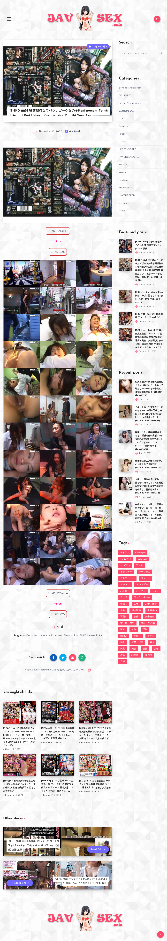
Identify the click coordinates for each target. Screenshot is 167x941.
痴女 (122, 642)
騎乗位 (135, 655)
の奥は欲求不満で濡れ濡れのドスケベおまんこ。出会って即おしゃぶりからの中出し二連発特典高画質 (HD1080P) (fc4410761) (149, 388)
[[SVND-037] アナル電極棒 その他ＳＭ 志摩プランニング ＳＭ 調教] (125, 246)
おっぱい (125, 565)
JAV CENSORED (127, 149)
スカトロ (125, 584)
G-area (123, 141)
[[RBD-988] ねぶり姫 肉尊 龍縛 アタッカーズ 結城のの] (125, 318)
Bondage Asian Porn (130, 87)
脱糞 (145, 649)
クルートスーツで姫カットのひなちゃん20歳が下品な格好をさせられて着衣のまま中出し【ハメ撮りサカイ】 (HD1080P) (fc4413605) (149, 414)
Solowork (142, 559)
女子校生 (149, 617)
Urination (124, 203)
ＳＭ (122, 661)
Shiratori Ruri (71, 635)
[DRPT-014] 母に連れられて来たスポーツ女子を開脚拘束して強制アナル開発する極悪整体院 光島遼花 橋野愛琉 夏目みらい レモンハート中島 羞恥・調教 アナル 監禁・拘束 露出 (149, 270)
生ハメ (151, 636)
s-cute (122, 172)
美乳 (122, 649)
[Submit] (160, 53)
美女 (133, 649)
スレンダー (142, 584)
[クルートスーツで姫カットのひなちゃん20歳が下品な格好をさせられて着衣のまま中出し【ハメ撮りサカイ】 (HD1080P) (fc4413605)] (125, 411)
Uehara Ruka (94, 635)
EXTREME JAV (126, 110)
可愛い (124, 617)
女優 (136, 617)
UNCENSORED (127, 195)
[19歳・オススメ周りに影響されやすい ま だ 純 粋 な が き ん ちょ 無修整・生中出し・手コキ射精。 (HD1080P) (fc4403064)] (125, 508)
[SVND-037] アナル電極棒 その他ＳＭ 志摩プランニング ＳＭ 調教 (148, 245)
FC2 (121, 118)
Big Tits (124, 552)
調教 (156, 649)
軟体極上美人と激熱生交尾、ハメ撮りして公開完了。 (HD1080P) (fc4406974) (149, 464)
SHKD (83, 635)
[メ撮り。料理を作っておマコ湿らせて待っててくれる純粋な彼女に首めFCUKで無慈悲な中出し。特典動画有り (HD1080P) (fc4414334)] (125, 483)
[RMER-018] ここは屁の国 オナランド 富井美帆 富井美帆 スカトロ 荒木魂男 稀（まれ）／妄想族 (95, 784)
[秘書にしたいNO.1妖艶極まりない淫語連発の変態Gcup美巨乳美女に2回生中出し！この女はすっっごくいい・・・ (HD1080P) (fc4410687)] (125, 436)
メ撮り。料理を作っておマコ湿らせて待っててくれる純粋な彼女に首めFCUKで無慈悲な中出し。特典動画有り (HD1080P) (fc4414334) (149, 486)
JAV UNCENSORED (129, 156)
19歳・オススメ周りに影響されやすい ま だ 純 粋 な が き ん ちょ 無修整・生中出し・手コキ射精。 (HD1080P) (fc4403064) (149, 511)
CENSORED (125, 95)
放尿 (133, 629)
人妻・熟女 (151, 604)
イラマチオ (126, 572)
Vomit (122, 210)
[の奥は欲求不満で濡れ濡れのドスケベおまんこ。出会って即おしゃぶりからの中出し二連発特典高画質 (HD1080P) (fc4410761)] (125, 386)
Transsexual (126, 187)
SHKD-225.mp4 (58, 231)
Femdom (123, 126)
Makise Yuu (40, 635)
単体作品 (152, 610)
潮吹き (124, 636)
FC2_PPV (125, 559)
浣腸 (145, 629)
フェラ (124, 597)
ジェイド (145, 578)
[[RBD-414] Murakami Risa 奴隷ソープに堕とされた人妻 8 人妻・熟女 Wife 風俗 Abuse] (125, 296)
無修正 (137, 636)
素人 (152, 642)
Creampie (140, 552)
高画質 (148, 655)
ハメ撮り (125, 591)
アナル (139, 565)
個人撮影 (136, 610)
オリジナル (145, 572)
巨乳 (122, 629)
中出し (124, 604)
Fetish (60, 627)
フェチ (155, 591)
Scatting (123, 180)
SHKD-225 (58, 252)
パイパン (141, 591)
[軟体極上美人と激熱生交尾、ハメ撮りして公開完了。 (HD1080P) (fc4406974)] (125, 465)
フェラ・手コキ (142, 597)
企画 (122, 610)
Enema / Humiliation (130, 103)
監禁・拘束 (137, 642)
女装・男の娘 (148, 623)
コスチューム (127, 578)
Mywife (123, 164)
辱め (122, 655)
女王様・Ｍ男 (127, 623)
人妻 (136, 604)
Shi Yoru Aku (55, 635)
